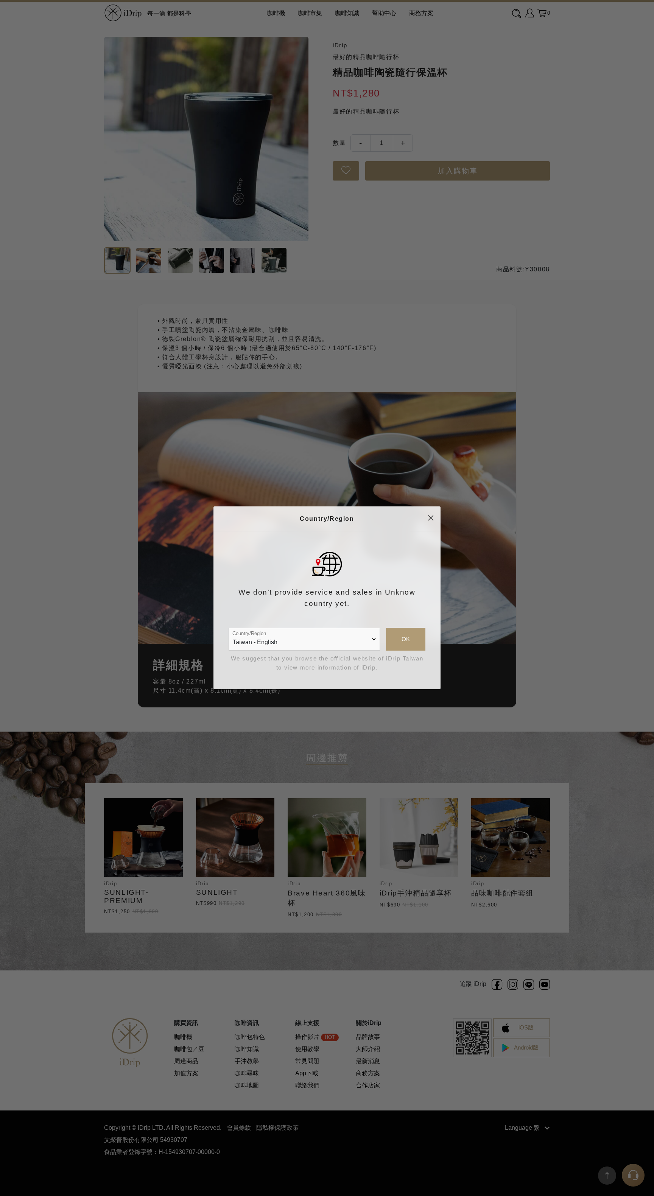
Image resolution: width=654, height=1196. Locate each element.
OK (406, 639)
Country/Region (249, 633)
